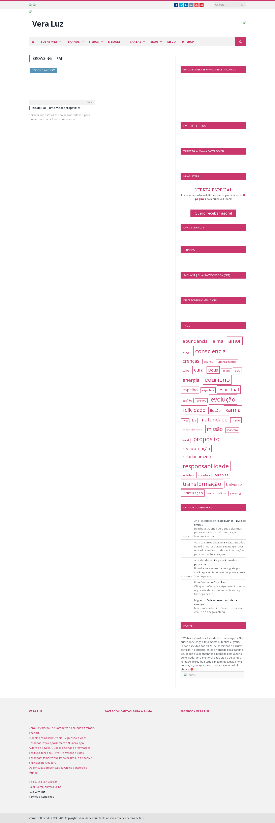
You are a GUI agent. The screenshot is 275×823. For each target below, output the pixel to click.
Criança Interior (227, 361)
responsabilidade (206, 466)
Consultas (219, 582)
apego (186, 352)
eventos (201, 400)
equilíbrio (217, 379)
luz (194, 420)
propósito (206, 439)
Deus (213, 370)
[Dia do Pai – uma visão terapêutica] (62, 85)
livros (185, 420)
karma (233, 409)
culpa (185, 370)
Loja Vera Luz (37, 792)
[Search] (240, 41)
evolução (223, 399)
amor (234, 340)
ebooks (226, 370)
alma (218, 341)
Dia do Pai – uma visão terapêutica (56, 108)
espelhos (208, 390)
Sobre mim (49, 41)
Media (171, 41)
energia (191, 380)
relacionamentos (199, 456)
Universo (234, 484)
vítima (222, 493)
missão (215, 429)
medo (236, 420)
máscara (232, 430)
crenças (191, 361)
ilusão (215, 410)
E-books (114, 41)
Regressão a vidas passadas (227, 542)
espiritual (229, 389)
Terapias (73, 41)
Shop (190, 41)
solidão (188, 475)
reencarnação (196, 448)
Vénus (210, 493)
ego (237, 370)
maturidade (213, 419)
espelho (190, 389)
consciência (210, 351)
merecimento (192, 430)
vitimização (193, 493)
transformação (202, 483)
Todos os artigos (43, 70)
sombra (204, 475)
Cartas (135, 41)
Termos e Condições (41, 796)
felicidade (194, 409)
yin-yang (235, 493)
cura (199, 370)
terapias (221, 475)
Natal (185, 440)
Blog (154, 41)
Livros (94, 41)
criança (208, 361)
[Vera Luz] (46, 23)
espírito (187, 400)
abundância (195, 341)
